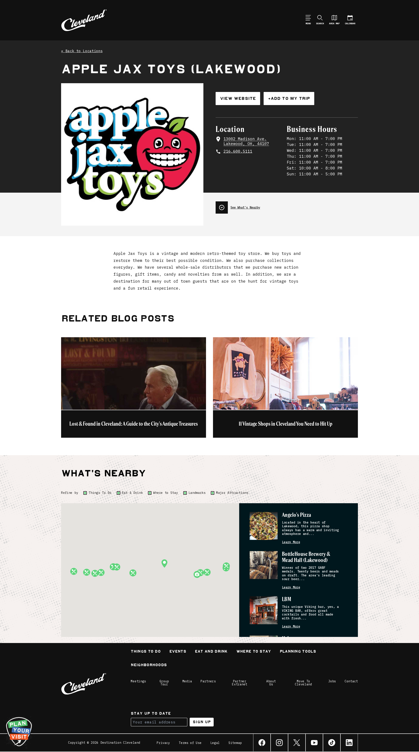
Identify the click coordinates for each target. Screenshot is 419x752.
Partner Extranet (239, 682)
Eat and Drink (211, 652)
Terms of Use (190, 742)
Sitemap (235, 742)
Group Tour (164, 682)
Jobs (332, 681)
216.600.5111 (237, 151)
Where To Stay (253, 652)
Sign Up (202, 722)
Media (187, 681)
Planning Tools (298, 652)
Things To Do (100, 493)
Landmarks (197, 493)
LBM (286, 599)
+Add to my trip (289, 98)
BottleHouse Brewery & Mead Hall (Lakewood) (306, 557)
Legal (215, 742)
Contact (351, 681)
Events (177, 652)
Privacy (163, 742)
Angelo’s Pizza (296, 515)
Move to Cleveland (303, 682)
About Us (271, 682)
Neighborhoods (149, 665)
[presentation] (287, 206)
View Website (238, 98)
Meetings (138, 681)
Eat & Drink (132, 493)
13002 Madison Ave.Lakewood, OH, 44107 (246, 141)
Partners (208, 681)
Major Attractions (232, 493)
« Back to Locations (82, 51)
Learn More (291, 542)
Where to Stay (165, 493)
